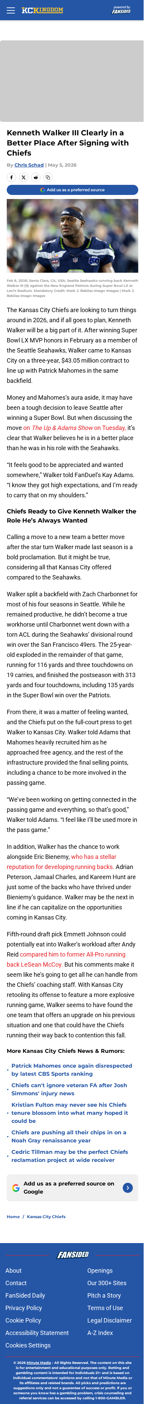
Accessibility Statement (37, 1332)
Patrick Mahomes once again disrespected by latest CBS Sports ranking (71, 1070)
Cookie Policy (23, 1320)
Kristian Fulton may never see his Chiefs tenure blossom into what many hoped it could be (69, 1113)
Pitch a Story (104, 1295)
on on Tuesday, (75, 427)
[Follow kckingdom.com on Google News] (128, 1188)
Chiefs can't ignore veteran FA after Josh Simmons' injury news (69, 1089)
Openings (100, 1270)
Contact (16, 1282)
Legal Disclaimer (109, 1320)
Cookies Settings (28, 1345)
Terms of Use (105, 1307)
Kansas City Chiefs (46, 1216)
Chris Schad (29, 165)
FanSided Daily (25, 1295)
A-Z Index (100, 1332)
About (13, 1270)
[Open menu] (11, 10)
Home (13, 1216)
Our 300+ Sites (106, 1282)
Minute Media (39, 1363)
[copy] (48, 177)
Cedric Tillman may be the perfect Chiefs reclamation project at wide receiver (69, 1156)
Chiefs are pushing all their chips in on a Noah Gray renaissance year (68, 1136)
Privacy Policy (23, 1307)
